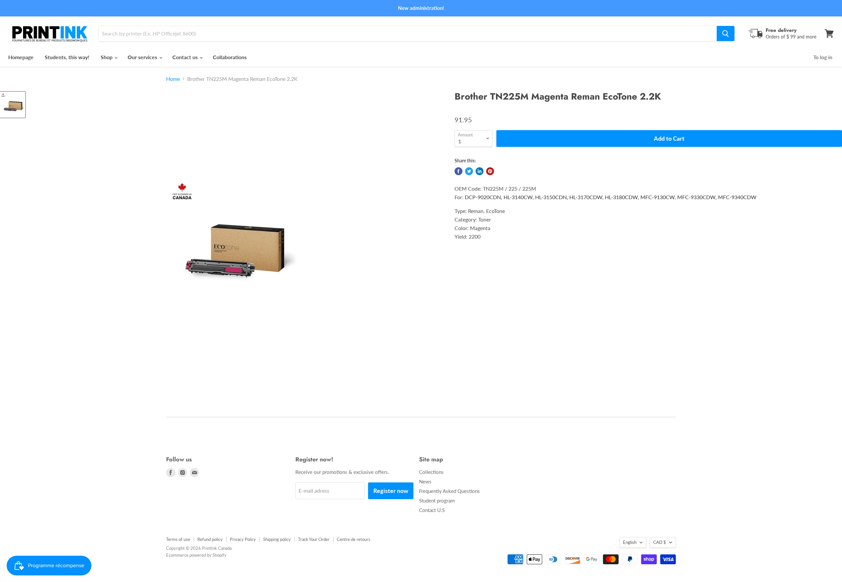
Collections (431, 472)
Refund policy (210, 539)
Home (173, 79)
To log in (822, 57)
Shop (107, 57)
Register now (390, 490)
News (425, 481)
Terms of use (178, 539)
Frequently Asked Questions (449, 491)
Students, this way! (67, 57)
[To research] (725, 33)
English (629, 542)
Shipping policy (277, 539)
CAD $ (659, 542)
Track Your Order (314, 539)
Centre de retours (353, 539)
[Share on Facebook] (458, 171)
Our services (143, 57)
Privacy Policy (243, 539)
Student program (437, 500)
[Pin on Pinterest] (490, 171)
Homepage (21, 57)
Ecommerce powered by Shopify (196, 555)
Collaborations (230, 57)
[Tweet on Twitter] (469, 171)
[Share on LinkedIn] (479, 171)
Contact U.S (432, 510)
